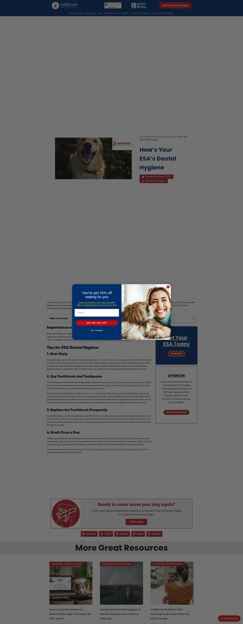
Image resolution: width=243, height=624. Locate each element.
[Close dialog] (168, 286)
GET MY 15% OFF (97, 323)
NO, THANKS (97, 330)
